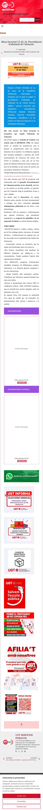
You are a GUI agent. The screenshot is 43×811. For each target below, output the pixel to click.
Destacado (7, 52)
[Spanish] (5, 33)
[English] (3, 33)
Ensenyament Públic (18, 52)
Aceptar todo (21, 796)
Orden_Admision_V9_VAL (21, 380)
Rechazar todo (21, 807)
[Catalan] (1, 33)
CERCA (37, 20)
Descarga (22, 382)
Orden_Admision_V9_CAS (21, 458)
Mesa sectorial (31, 52)
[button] (2, 26)
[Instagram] (19, 751)
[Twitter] (22, 751)
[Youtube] (24, 751)
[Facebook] (16, 751)
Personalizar (21, 801)
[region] (21, 792)
